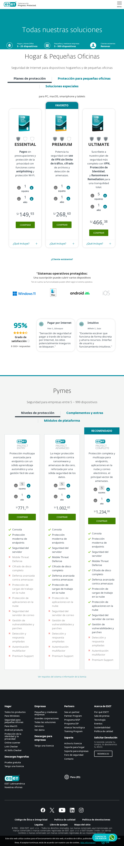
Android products (14, 729)
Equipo (25, 191)
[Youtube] (62, 811)
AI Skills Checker (13, 750)
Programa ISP (71, 723)
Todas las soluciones (45, 722)
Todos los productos (15, 711)
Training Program (73, 731)
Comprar (22, 516)
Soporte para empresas (76, 751)
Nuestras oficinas (13, 787)
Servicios (39, 726)
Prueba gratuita (13, 762)
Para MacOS (11, 726)
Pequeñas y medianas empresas (45, 713)
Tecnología (99, 719)
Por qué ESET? (101, 711)
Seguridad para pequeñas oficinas (14, 721)
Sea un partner (72, 711)
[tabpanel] (62, 231)
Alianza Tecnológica (74, 727)
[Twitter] (52, 811)
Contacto (68, 758)
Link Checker (11, 746)
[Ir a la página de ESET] (20, 4)
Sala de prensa (101, 715)
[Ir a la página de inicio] (12, 778)
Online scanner (12, 742)
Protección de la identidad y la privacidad (13, 736)
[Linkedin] (72, 811)
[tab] (29, 79)
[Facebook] (43, 811)
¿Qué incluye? (21, 243)
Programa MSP (72, 719)
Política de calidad (103, 731)
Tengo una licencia (14, 766)
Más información (88, 842)
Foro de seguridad (73, 754)
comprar (25, 224)
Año (25, 202)
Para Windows (12, 715)
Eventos (98, 723)
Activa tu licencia (73, 743)
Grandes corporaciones (46, 718)
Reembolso (103, 753)
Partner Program (73, 715)
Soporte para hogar (74, 747)
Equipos (99, 199)
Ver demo (39, 729)
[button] (19, 188)
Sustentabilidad (102, 727)
